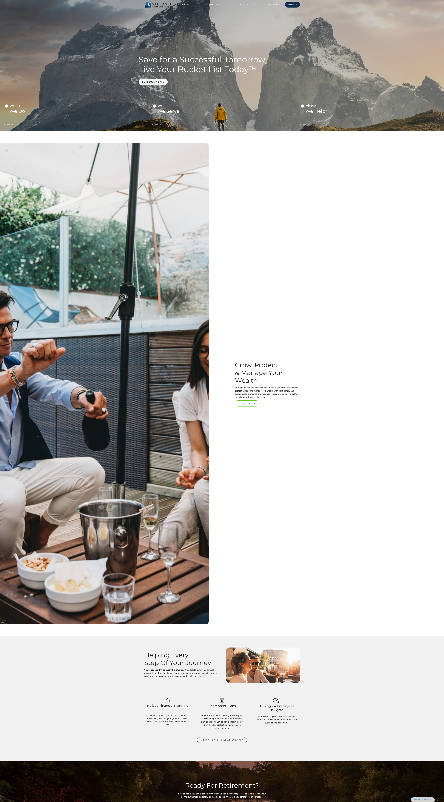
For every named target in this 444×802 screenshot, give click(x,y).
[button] (185, 4)
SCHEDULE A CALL (153, 82)
